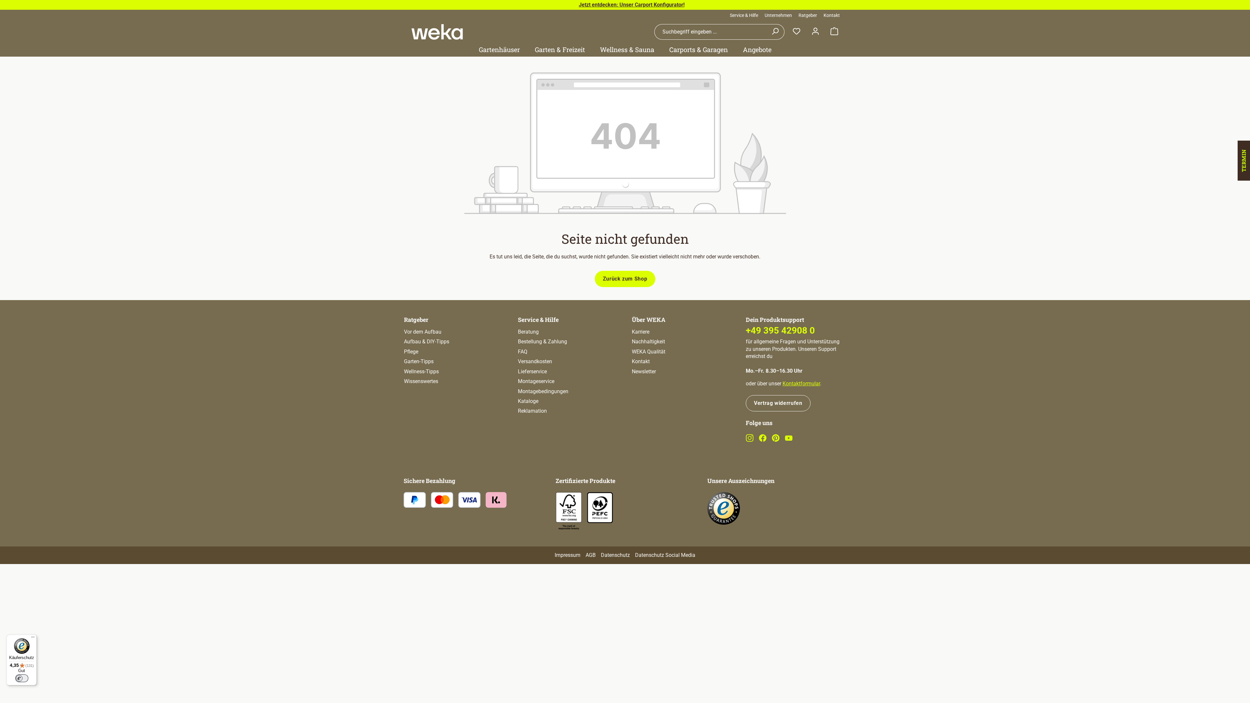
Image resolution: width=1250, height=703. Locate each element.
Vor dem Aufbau (422, 332)
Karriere (640, 332)
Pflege (411, 352)
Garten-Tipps (419, 361)
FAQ (522, 352)
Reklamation (532, 411)
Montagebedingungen (543, 391)
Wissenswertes (421, 381)
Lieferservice (532, 371)
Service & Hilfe (744, 15)
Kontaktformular (801, 383)
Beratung (528, 332)
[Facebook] (763, 440)
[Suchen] (775, 32)
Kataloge (528, 401)
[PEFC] (600, 507)
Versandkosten (535, 361)
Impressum (567, 555)
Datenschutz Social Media (665, 555)
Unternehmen (778, 15)
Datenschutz (615, 555)
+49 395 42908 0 (780, 330)
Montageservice (536, 381)
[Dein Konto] (815, 31)
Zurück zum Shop (625, 279)
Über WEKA (648, 319)
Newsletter (644, 371)
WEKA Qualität (648, 352)
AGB (591, 555)
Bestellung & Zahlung (542, 341)
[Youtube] (789, 440)
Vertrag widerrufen (778, 403)
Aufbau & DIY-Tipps (426, 341)
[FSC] (569, 511)
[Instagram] (750, 440)
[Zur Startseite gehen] (437, 32)
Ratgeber (808, 15)
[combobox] (710, 32)
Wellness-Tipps (421, 371)
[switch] (21, 678)
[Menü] (33, 638)
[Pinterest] (776, 440)
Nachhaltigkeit (648, 341)
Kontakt (832, 15)
